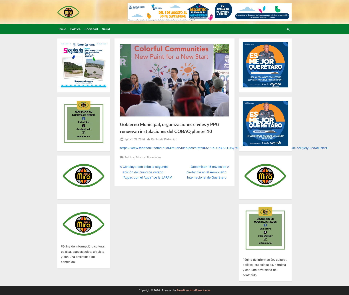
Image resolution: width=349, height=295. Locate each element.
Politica (75, 29)
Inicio (62, 29)
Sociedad (91, 29)
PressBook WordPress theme (193, 290)
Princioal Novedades (148, 157)
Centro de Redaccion (164, 139)
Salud (106, 29)
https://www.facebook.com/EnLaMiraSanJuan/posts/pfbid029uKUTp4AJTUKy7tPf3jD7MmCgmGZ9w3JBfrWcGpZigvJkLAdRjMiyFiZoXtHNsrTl (224, 148)
